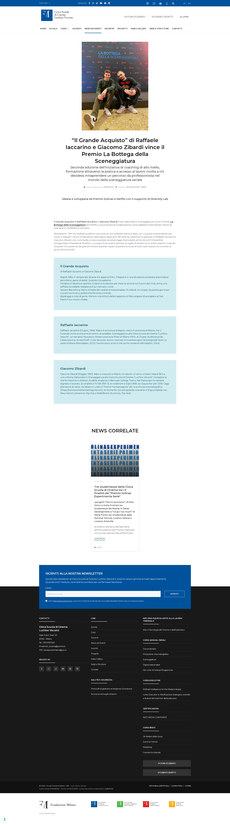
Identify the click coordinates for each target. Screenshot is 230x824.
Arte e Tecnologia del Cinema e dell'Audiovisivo (164, 630)
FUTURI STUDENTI (167, 763)
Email (49, 588)
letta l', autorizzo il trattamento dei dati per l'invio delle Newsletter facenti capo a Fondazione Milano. (95, 601)
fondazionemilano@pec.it (55, 650)
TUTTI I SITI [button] (43, 3)
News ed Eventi (93, 28)
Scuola (53, 28)
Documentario (149, 649)
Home (43, 28)
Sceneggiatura (149, 659)
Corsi (93, 632)
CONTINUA (99, 538)
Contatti (177, 28)
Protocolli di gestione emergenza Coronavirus (111, 689)
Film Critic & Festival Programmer (158, 670)
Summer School (150, 742)
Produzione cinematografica (155, 654)
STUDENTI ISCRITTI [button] (162, 17)
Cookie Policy (176, 786)
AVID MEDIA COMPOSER (155, 717)
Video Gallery (138, 28)
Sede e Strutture (159, 28)
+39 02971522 (48, 642)
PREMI (99, 547)
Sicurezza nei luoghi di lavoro (104, 694)
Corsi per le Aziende (152, 752)
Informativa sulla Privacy (62, 601)
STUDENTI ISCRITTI (167, 772)
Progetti (122, 28)
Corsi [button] (64, 28)
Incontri (109, 28)
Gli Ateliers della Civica (152, 736)
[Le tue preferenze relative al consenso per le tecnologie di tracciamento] (4, 819)
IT (184, 3)
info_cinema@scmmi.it (55, 646)
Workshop (147, 747)
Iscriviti (174, 594)
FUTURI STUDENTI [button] (134, 17)
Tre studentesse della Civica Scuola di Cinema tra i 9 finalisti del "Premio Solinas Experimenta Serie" (113, 491)
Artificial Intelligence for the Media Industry (162, 689)
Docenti (77, 28)
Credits (188, 786)
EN (189, 3)
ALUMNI (184, 17)
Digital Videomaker (151, 665)
